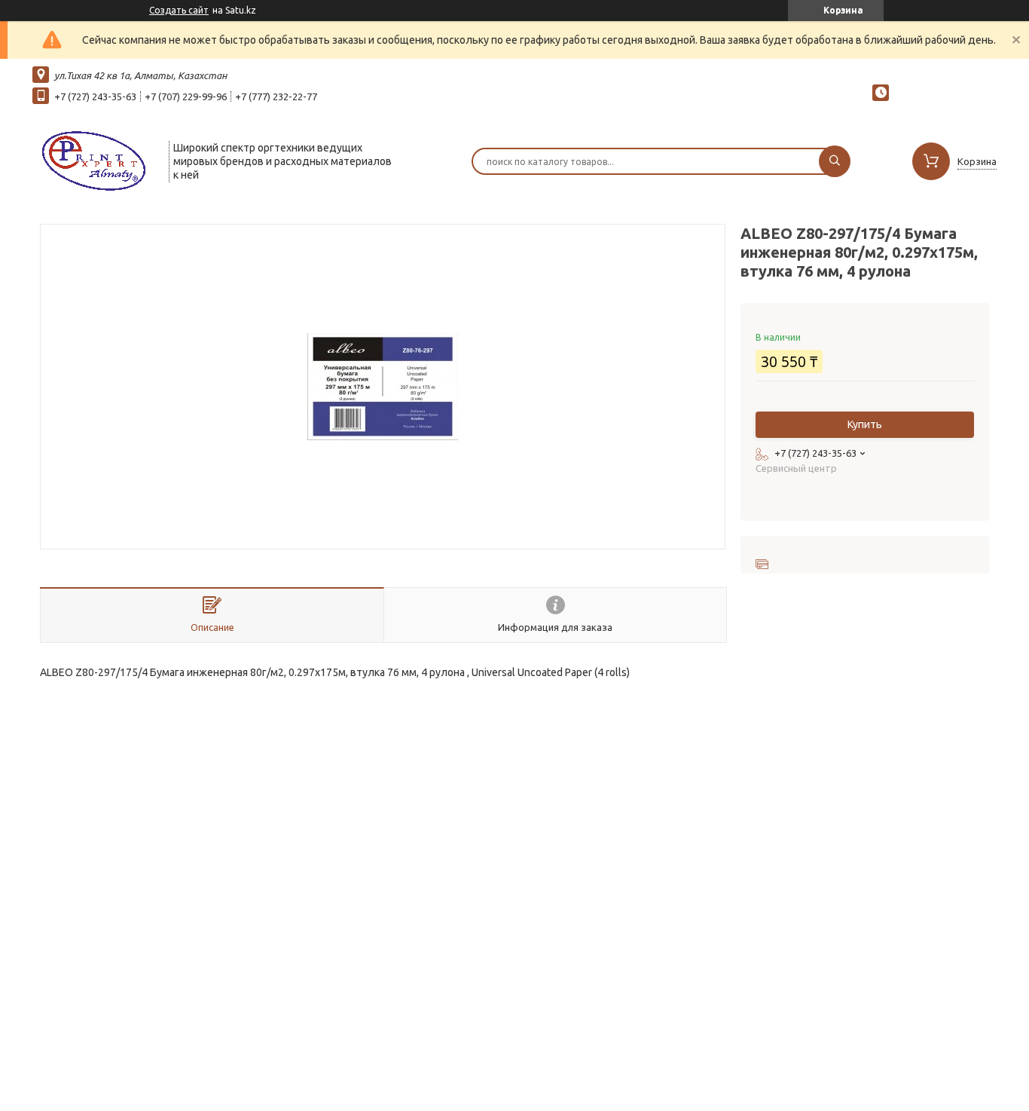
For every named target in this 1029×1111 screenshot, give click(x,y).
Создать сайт (179, 10)
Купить (864, 424)
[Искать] (834, 161)
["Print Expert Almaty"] (93, 159)
